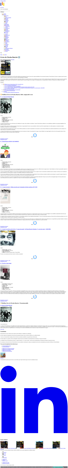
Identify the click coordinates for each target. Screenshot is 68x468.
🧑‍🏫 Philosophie (6, 39)
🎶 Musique (6, 37)
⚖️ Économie (6, 24)
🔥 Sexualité (6, 44)
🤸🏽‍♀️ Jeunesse (6, 31)
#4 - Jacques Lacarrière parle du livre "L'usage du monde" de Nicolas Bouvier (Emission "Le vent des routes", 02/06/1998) (24, 87)
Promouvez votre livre (5, 463)
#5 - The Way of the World (9, 88)
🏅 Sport (5, 42)
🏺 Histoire (6, 19)
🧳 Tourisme (6, 49)
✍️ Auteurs (4, 13)
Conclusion (4, 91)
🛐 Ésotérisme (6, 25)
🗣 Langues (6, 32)
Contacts (3, 459)
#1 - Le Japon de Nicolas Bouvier (10, 85)
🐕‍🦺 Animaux (6, 15)
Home (1, 54)
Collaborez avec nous (5, 462)
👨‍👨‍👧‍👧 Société (6, 46)
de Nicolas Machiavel (5, 346)
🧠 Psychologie (6, 41)
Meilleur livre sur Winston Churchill (8, 349)
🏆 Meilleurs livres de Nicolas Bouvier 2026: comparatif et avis (12, 84)
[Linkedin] (34, 437)
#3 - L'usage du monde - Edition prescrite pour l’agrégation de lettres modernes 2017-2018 (18, 187)
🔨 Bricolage (6, 20)
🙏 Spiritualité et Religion (8, 48)
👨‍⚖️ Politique (6, 40)
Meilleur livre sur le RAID (6, 350)
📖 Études (6, 27)
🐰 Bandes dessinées (7, 17)
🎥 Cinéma (6, 21)
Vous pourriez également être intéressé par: (11, 92)
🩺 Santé (5, 43)
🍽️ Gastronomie (7, 26)
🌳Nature (6, 38)
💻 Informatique (7, 30)
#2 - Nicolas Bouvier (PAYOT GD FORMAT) (12, 86)
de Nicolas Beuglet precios (6, 345)
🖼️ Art (5, 16)
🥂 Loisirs (6, 34)
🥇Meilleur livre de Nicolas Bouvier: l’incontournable (11, 89)
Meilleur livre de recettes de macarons (8, 348)
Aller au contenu (3, 0)
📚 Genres (4, 14)
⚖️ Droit (5, 23)
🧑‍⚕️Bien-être (6, 18)
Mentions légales (5, 460)
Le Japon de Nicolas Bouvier (9, 90)
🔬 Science (6, 45)
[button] (0, 466)
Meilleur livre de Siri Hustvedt (7, 351)
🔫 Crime (6, 22)
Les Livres (2, 7)
